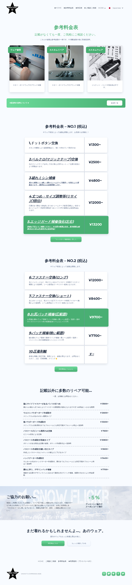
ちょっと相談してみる (79, 543)
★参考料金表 (68, 8)
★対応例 (78, 8)
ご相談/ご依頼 (51, 561)
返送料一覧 (114, 103)
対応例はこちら (53, 543)
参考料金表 (62, 561)
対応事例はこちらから (66, 369)
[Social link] (104, 574)
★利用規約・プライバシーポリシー (81, 561)
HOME (41, 561)
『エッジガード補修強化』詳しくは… (67, 239)
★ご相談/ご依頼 (90, 8)
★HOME (57, 8)
